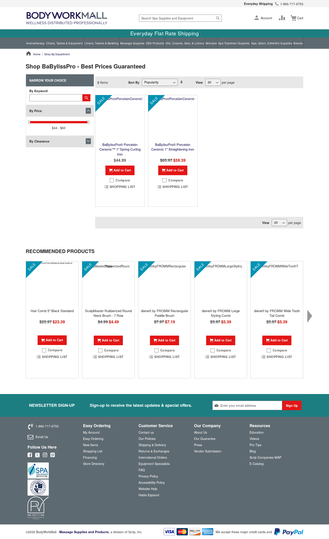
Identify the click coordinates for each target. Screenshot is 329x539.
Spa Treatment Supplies (234, 43)
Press (198, 445)
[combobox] (180, 18)
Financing (90, 457)
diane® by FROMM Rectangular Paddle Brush (164, 313)
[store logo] (66, 18)
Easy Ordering (93, 438)
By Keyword (38, 91)
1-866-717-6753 (291, 4)
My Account (91, 432)
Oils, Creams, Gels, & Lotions (185, 43)
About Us (200, 432)
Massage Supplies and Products (84, 532)
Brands (298, 43)
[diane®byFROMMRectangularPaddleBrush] (164, 283)
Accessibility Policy (152, 482)
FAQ (142, 470)
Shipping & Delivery (152, 445)
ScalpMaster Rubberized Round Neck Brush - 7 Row (108, 313)
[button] (256, 18)
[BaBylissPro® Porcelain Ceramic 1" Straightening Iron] (172, 117)
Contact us (146, 432)
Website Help (148, 488)
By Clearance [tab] (39, 141)
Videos (254, 438)
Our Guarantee (205, 438)
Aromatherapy (35, 43)
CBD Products (155, 43)
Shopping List (92, 451)
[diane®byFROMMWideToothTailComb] (277, 283)
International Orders (153, 457)
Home (37, 54)
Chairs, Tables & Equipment (64, 43)
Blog (253, 451)
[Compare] (283, 18)
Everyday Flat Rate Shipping (164, 33)
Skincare (211, 43)
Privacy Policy (148, 476)
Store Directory (93, 463)
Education (257, 432)
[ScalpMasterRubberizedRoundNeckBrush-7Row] (108, 283)
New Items (90, 445)
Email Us (42, 437)
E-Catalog (257, 464)
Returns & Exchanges (154, 451)
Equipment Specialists (154, 463)
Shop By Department (57, 54)
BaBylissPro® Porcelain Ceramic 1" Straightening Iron (172, 146)
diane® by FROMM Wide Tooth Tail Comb (277, 313)
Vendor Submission (207, 451)
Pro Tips (255, 445)
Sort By (133, 82)
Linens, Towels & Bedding (101, 43)
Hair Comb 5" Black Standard (52, 310)
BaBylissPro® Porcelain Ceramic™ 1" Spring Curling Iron (120, 149)
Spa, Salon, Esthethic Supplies (271, 43)
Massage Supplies (132, 43)
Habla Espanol (149, 495)
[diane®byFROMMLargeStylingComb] (220, 283)
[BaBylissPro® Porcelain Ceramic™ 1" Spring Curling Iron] (119, 117)
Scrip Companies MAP (265, 457)
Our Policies (147, 438)
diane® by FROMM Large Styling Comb (221, 313)
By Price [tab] (35, 111)
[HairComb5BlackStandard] (52, 283)
